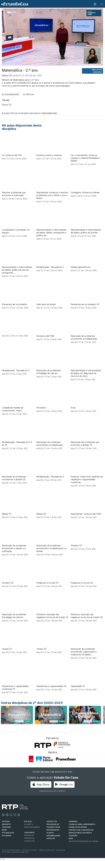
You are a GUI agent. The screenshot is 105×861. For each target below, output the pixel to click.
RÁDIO (4, 830)
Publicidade (60, 850)
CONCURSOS (29, 832)
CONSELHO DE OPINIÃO (78, 827)
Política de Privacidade (11, 850)
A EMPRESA (73, 821)
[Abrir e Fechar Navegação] (101, 4)
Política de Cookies (29, 850)
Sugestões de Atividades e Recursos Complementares (30, 113)
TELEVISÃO (6, 827)
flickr (18, 814)
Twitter (7, 814)
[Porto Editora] (44, 759)
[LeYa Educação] (31, 759)
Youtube (14, 814)
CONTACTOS (51, 821)
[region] (52, 37)
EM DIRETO (28, 824)
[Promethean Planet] (65, 759)
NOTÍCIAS (6, 821)
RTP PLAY (28, 821)
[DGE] (62, 745)
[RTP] (43, 745)
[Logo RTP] (13, 807)
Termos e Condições (46, 850)
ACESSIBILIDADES (11, 94)
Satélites (50, 838)
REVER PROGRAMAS (32, 827)
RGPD (71, 838)
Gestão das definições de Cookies (83, 841)
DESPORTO (6, 824)
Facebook (3, 814)
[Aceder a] (17, 717)
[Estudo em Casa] (14, 4)
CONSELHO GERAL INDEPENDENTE (82, 824)
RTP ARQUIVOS (8, 833)
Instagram (11, 814)
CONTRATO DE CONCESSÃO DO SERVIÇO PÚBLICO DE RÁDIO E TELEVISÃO (81, 833)
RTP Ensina (6, 836)
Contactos (29, 841)
